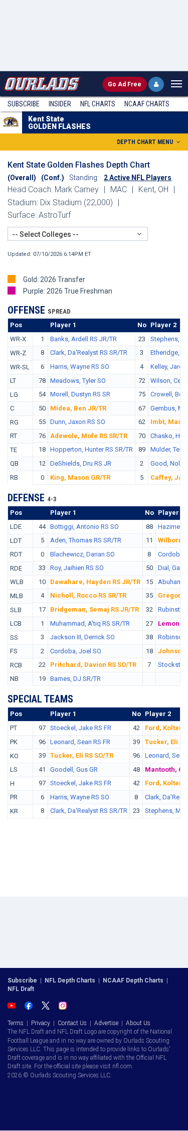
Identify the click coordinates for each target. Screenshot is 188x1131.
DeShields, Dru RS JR (80, 463)
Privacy (40, 1023)
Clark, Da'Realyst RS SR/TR (88, 352)
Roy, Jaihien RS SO (77, 568)
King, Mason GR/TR (80, 477)
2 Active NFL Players (137, 178)
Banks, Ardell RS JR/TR (83, 339)
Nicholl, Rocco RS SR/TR (88, 595)
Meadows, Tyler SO (78, 380)
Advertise (106, 1023)
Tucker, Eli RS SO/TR (81, 755)
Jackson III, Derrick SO (82, 637)
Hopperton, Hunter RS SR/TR (91, 449)
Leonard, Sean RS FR (80, 742)
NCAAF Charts (146, 104)
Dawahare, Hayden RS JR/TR (95, 582)
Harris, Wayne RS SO (79, 366)
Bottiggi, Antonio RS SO (84, 526)
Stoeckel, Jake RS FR (80, 728)
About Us (138, 1023)
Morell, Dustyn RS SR (80, 394)
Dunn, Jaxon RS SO (77, 422)
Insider (60, 104)
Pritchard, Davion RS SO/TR (93, 664)
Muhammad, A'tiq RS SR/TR (90, 623)
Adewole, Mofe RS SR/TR (88, 436)
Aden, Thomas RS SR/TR (85, 540)
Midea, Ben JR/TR (78, 408)
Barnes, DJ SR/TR (75, 678)
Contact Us (72, 1023)
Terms (16, 1023)
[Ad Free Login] (156, 84)
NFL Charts (97, 104)
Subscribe (24, 104)
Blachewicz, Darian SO (82, 554)
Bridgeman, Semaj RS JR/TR (94, 609)
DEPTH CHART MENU (145, 142)
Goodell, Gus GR (74, 769)
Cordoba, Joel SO (75, 651)
